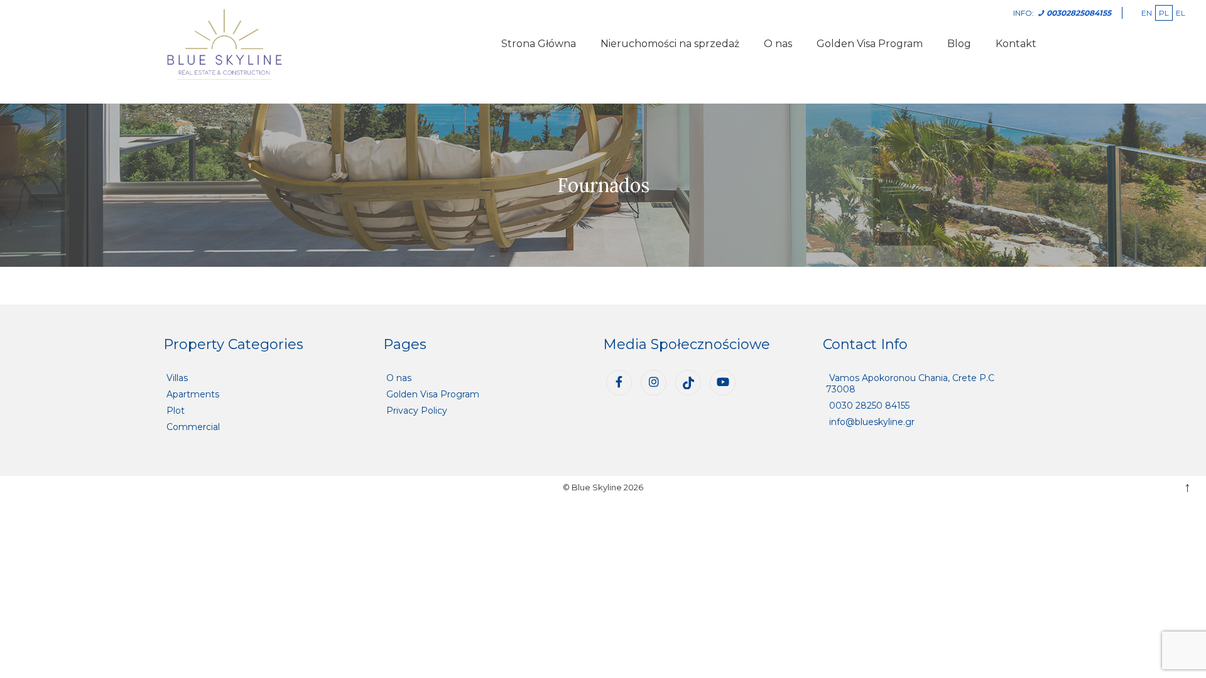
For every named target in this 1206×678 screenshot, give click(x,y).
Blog (959, 44)
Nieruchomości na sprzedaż (669, 44)
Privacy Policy (416, 410)
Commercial (193, 427)
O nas (778, 44)
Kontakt (1016, 44)
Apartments (192, 394)
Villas (177, 378)
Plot (175, 410)
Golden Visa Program (870, 44)
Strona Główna (538, 44)
